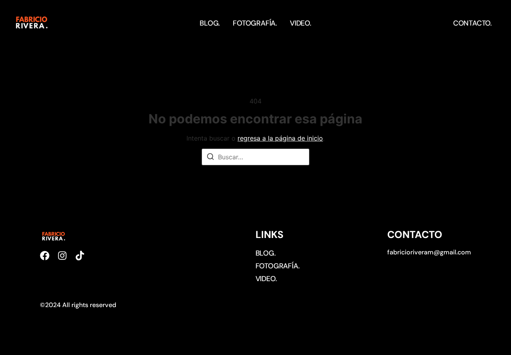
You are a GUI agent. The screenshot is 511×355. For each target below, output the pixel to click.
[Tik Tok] (80, 255)
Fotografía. (255, 23)
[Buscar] (210, 157)
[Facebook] (45, 255)
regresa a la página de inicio (280, 138)
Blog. (210, 23)
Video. (300, 23)
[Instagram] (62, 255)
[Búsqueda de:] (255, 157)
